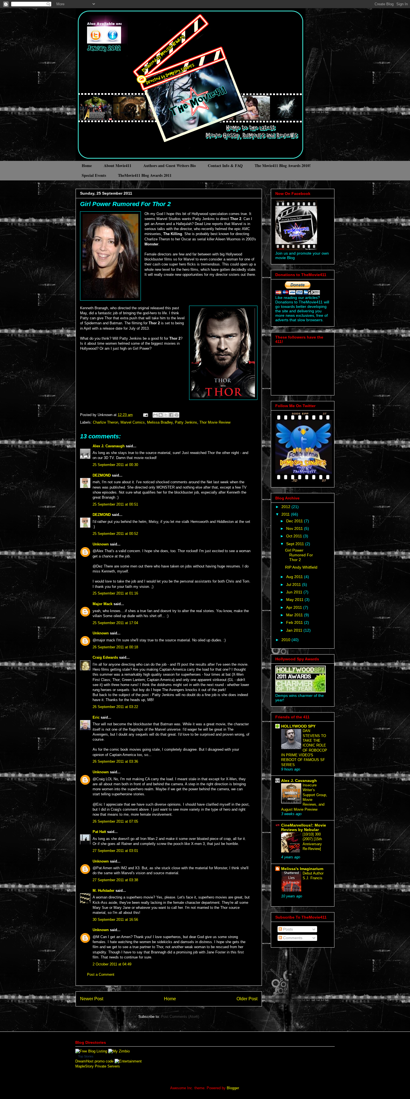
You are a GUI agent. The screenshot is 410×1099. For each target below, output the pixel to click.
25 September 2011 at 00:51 (115, 504)
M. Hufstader (103, 890)
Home (87, 165)
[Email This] (155, 415)
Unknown (101, 544)
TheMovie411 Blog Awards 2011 (145, 175)
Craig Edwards (105, 657)
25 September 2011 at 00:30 (115, 465)
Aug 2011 (295, 576)
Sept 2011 (295, 544)
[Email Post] (145, 415)
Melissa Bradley (160, 422)
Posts (287, 929)
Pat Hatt (99, 832)
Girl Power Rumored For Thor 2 (125, 204)
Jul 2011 (294, 584)
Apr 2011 (294, 607)
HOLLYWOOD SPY (298, 726)
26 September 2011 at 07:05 (115, 821)
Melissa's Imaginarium (302, 868)
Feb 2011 (295, 622)
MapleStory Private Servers (97, 1066)
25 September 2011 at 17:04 (115, 623)
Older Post (247, 998)
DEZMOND (102, 475)
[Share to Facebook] (171, 415)
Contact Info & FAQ (225, 165)
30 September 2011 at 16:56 (115, 919)
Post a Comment (100, 974)
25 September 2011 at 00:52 (115, 534)
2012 (286, 506)
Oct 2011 (294, 536)
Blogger (233, 1088)
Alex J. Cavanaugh (109, 446)
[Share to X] (166, 415)
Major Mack (102, 604)
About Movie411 (117, 165)
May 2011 (295, 599)
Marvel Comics (132, 422)
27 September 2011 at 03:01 (115, 851)
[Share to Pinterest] (176, 415)
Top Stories (85, 1056)
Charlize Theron (105, 422)
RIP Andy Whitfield (301, 567)
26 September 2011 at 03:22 (115, 707)
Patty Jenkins (186, 422)
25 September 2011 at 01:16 (115, 593)
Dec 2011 (295, 521)
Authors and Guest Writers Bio (169, 165)
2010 (286, 639)
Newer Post (91, 998)
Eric (96, 717)
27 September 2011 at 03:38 (115, 880)
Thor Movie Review (214, 422)
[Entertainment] (128, 1061)
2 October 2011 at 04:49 (112, 964)
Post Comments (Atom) (180, 1017)
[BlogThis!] (160, 415)
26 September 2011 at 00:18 (115, 647)
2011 (286, 514)
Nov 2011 (295, 528)
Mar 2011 (295, 615)
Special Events (94, 175)
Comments (292, 938)
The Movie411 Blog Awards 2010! (283, 165)
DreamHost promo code (94, 1061)
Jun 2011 (294, 592)
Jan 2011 (294, 630)
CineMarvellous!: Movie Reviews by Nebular (303, 827)
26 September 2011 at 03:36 (115, 761)
